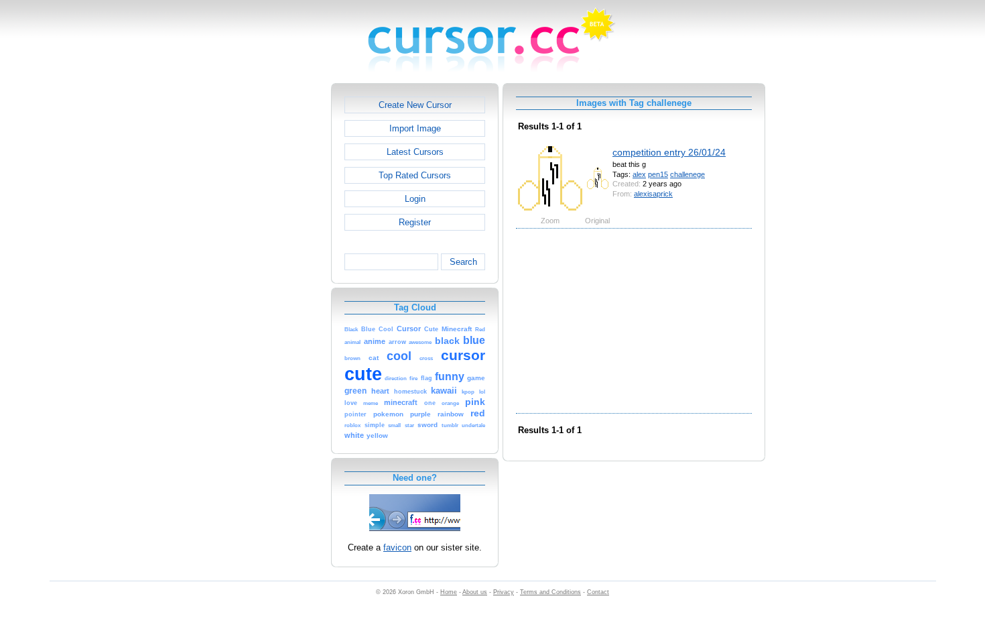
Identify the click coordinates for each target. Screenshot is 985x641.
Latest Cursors (415, 152)
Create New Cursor (415, 105)
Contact (598, 592)
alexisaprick (653, 194)
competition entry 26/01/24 (669, 152)
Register (415, 222)
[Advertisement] (273, 284)
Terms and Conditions (550, 592)
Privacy (503, 592)
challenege (687, 174)
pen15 (658, 174)
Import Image (415, 128)
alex (639, 174)
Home (448, 592)
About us (474, 592)
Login (415, 199)
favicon (397, 547)
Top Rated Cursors (415, 175)
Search (463, 262)
